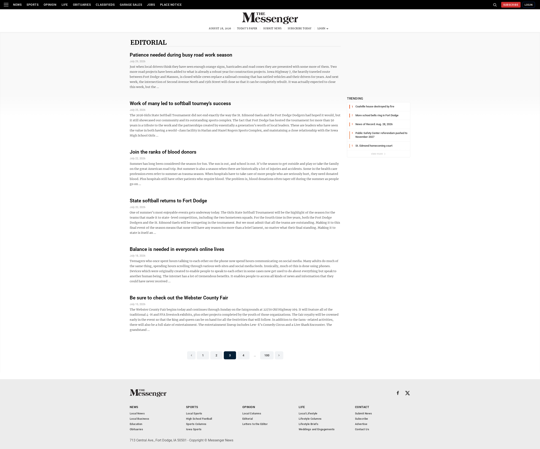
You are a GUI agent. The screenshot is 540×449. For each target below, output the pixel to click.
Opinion (50, 4)
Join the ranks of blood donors (163, 152)
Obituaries (82, 4)
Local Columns (251, 413)
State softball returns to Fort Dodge (168, 201)
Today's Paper (247, 28)
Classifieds (105, 4)
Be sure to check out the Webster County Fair (179, 298)
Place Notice (171, 4)
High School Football (199, 418)
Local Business (139, 418)
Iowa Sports (193, 429)
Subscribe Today (300, 28)
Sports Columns (196, 424)
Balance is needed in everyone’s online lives (177, 249)
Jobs (151, 4)
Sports (32, 4)
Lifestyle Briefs (308, 424)
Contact (362, 407)
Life (65, 4)
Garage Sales (131, 4)
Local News (137, 413)
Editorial (148, 42)
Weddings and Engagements (317, 429)
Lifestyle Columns (310, 418)
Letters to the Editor (255, 424)
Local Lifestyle (308, 413)
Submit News (272, 28)
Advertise (361, 424)
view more (377, 153)
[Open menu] (6, 4)
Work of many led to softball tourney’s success (180, 103)
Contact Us (362, 429)
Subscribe (511, 4)
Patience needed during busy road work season (181, 55)
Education (136, 424)
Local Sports (194, 413)
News (17, 4)
